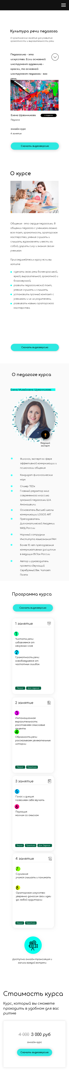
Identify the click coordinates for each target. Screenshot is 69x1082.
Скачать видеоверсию (35, 146)
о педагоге (48, 115)
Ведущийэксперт (45, 444)
